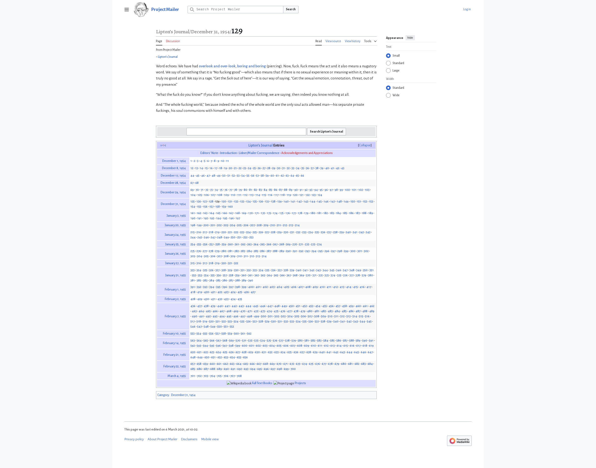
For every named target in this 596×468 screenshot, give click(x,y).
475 (276, 311)
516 (367, 316)
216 (198, 232)
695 (259, 369)
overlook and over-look (217, 66)
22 (240, 168)
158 (217, 206)
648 (193, 357)
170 (250, 213)
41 (332, 168)
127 (205, 201)
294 (314, 251)
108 (219, 195)
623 (212, 352)
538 (323, 321)
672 (292, 364)
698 (279, 369)
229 (279, 232)
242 (361, 232)
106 (206, 195)
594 (205, 345)
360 (243, 275)
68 (197, 182)
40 (327, 168)
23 (244, 168)
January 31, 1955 (175, 275)
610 (313, 345)
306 (212, 256)
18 (220, 168)
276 (198, 251)
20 (230, 168)
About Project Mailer (162, 439)
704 (212, 376)
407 (300, 287)
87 (280, 189)
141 (293, 201)
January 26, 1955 (175, 253)
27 (264, 168)
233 (304, 232)
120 (295, 195)
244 (193, 237)
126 (198, 201)
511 (336, 316)
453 (311, 306)
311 (246, 256)
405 (286, 287)
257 (211, 244)
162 (199, 213)
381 (192, 280)
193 (212, 218)
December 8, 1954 (174, 168)
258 (217, 244)
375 (339, 275)
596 (218, 345)
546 (192, 326)
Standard (398, 63)
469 (235, 311)
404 (279, 287)
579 (293, 340)
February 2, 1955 (175, 299)
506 (303, 316)
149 (346, 201)
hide (410, 37)
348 (351, 270)
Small (396, 55)
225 (255, 232)
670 (279, 364)
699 (286, 369)
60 (272, 175)
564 (199, 340)
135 (255, 201)
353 (200, 275)
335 (267, 270)
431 (213, 299)
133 (242, 201)
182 (325, 213)
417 (368, 287)
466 (215, 311)
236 (323, 232)
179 (306, 213)
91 (301, 189)
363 (263, 275)
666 (252, 364)
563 (192, 340)
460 (358, 306)
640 (322, 352)
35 (302, 168)
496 (235, 316)
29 (273, 168)
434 (233, 299)
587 (345, 340)
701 (192, 376)
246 (206, 237)
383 (205, 280)
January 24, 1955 (175, 234)
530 (273, 321)
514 (354, 316)
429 (199, 299)
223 (242, 232)
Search (291, 9)
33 (292, 168)
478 (296, 311)
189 (370, 213)
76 (225, 189)
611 (320, 345)
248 (219, 237)
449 (284, 306)
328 (223, 270)
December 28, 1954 (173, 182)
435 (239, 299)
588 (351, 340)
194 (218, 218)
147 (332, 201)
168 (237, 213)
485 (344, 311)
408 (308, 287)
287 (269, 251)
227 (267, 232)
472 (256, 311)
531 (280, 321)
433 (226, 299)
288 (275, 251)
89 (290, 189)
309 (232, 256)
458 (344, 306)
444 (248, 306)
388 (237, 280)
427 (253, 292)
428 (192, 299)
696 (266, 369)
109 (226, 195)
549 (212, 326)
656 (245, 357)
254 (192, 244)
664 (238, 364)
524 (236, 321)
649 (200, 357)
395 (218, 287)
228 (273, 232)
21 (235, 168)
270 (294, 244)
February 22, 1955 (174, 366)
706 (226, 376)
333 (255, 270)
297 (333, 251)
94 (316, 189)
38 (316, 168)
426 (246, 292)
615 (345, 345)
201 (212, 225)
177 (294, 213)
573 (256, 340)
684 (370, 364)
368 (295, 275)
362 (256, 275)
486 (351, 311)
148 (339, 201)
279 (217, 251)
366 (282, 275)
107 (213, 195)
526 (248, 321)
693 (246, 369)
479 (302, 311)
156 (205, 206)
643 (342, 352)
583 (319, 340)
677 (324, 364)
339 (292, 270)
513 (348, 316)
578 (287, 340)
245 (199, 237)
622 (205, 352)
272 (307, 244)
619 (371, 345)
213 (291, 225)
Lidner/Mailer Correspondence (259, 153)
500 (263, 316)
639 (315, 352)
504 (290, 316)
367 (289, 275)
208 (259, 225)
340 (298, 270)
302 (366, 251)
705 (219, 376)
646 (363, 352)
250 (233, 237)
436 (192, 306)
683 (363, 364)
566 (212, 340)
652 (219, 357)
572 (250, 340)
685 (192, 369)
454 (317, 306)
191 (199, 218)
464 (201, 311)
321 (230, 263)
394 (211, 287)
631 (264, 352)
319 (217, 263)
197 (238, 218)
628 (244, 352)
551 (226, 326)
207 (252, 225)
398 (237, 287)
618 (364, 345)
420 (206, 292)
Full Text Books (262, 383)
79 (240, 189)
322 (236, 263)
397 (231, 287)
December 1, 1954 (174, 161)
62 (282, 175)
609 (306, 345)
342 (312, 270)
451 (298, 306)
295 (320, 251)
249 (226, 237)
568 (225, 340)
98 (336, 189)
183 (332, 213)
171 (257, 213)
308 (226, 256)
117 (276, 195)
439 (212, 306)
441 (227, 306)
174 (275, 213)
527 (255, 321)
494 (222, 316)
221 (230, 232)
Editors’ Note (209, 153)
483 (330, 311)
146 (326, 201)
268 (281, 244)
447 (269, 306)
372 (320, 275)
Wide (396, 95)
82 (255, 189)
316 (198, 263)
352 (194, 275)
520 (211, 321)
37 (312, 168)
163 (205, 213)
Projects (300, 383)
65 (297, 175)
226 (261, 232)
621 (199, 352)
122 (307, 195)
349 (358, 270)
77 (230, 189)
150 (352, 201)
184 (338, 213)
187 (358, 213)
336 (273, 270)
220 (223, 232)
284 (249, 251)
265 (262, 244)
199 (199, 225)
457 (337, 306)
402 (265, 287)
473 (262, 311)
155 (199, 206)
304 (199, 256)
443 (241, 306)
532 (286, 321)
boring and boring (251, 66)
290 (288, 251)
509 (323, 316)
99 (341, 189)
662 (225, 364)
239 (341, 232)
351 (371, 270)
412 (335, 287)
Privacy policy (134, 439)
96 (326, 189)
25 (254, 168)
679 (337, 364)
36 (307, 168)
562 (249, 333)
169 (244, 213)
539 (329, 321)
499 (256, 316)
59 (267, 175)
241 (355, 232)
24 (249, 168)
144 (312, 201)
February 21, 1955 (174, 354)
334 (261, 270)
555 (205, 333)
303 (192, 256)
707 (232, 376)
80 (245, 189)
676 (317, 364)
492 (208, 316)
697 (273, 369)
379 (364, 275)
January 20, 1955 (175, 225)
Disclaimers (189, 439)
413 (342, 287)
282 (236, 251)
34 (297, 168)
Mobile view (210, 439)
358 (231, 275)
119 (289, 195)
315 (192, 263)
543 (355, 321)
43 (342, 168)
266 (269, 244)
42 (337, 168)
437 (199, 306)
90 (296, 189)
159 (224, 206)
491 (201, 316)
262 (243, 244)
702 (199, 376)
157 (211, 206)
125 (192, 201)
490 (194, 316)
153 (371, 201)
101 (354, 189)
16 (211, 168)
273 (313, 244)
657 (192, 364)
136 (261, 201)
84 (265, 189)
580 (300, 340)
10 (222, 161)
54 (243, 175)
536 (310, 321)
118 (282, 195)
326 (211, 270)
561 (243, 333)
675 (311, 364)
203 (226, 225)
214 (297, 225)
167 (231, 213)
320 (223, 263)
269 (288, 244)
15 (206, 168)
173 (269, 213)
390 (250, 280)
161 (192, 213)
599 (237, 345)
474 (269, 311)
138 (273, 201)
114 (257, 195)
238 (335, 232)
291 (295, 251)
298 (339, 251)
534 (298, 321)
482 (323, 311)
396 (224, 287)
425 (239, 292)
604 (272, 345)
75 (221, 189)
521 (218, 321)
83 (260, 189)
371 (314, 275)
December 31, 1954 (173, 204)
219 (217, 232)
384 (211, 280)
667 (259, 364)
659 (205, 364)
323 (192, 270)
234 (310, 232)
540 (336, 321)
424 (233, 292)
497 (242, 316)
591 (371, 340)
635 (289, 352)
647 (370, 352)
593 (199, 345)
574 (262, 340)
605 (279, 345)
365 (276, 275)
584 (325, 340)
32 (288, 168)
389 (244, 280)
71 (202, 189)
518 (198, 321)
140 (286, 201)
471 (249, 311)
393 (205, 287)
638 (308, 352)
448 (277, 306)
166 (224, 213)
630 (257, 352)
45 (197, 175)
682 (357, 364)
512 (342, 316)
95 (321, 189)
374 (333, 275)
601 (251, 345)
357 (225, 275)
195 (225, 218)
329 (230, 270)
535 (304, 321)
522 (224, 321)
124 (320, 195)
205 (239, 225)
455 (324, 306)
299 (346, 251)
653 (226, 357)
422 (219, 292)
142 (299, 201)
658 (199, 364)
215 (192, 232)
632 (270, 352)
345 (332, 270)
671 (285, 364)
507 (310, 316)
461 (365, 306)
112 (245, 195)
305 (206, 256)
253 (251, 237)
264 (256, 244)
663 (232, 364)
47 (208, 175)
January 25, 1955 (175, 244)
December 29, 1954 (173, 192)
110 (233, 195)
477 (289, 311)
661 (219, 364)
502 (276, 316)
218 (211, 232)
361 (250, 275)
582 (313, 340)
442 (234, 306)
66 (302, 175)
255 (199, 244)
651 (213, 357)
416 (362, 287)
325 (205, 270)
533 (292, 321)
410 (322, 287)
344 (325, 270)
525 (242, 321)
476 (282, 311)
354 (206, 275)
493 (215, 316)
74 (216, 189)
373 (327, 275)
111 (239, 195)
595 (212, 345)
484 (337, 311)
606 (285, 345)
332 (249, 270)
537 (317, 321)
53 (238, 175)
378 (358, 275)
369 (301, 275)
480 (309, 311)
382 (199, 280)
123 (314, 195)
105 (199, 195)
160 (230, 206)
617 (358, 345)
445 (255, 306)
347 (345, 270)
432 (219, 299)
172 (263, 213)
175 (281, 213)
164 (211, 213)
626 (231, 352)
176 (287, 213)
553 (192, 333)
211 (279, 225)
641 (329, 352)
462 (371, 306)
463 (194, 311)
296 (327, 251)
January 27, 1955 (175, 263)
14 (201, 168)
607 (292, 345)
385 (218, 280)
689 (219, 369)
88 (285, 189)
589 (358, 340)
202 (219, 225)
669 (272, 364)
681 (350, 364)
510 (330, 316)
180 (312, 213)
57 (257, 175)
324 (198, 270)
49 (218, 175)
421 (213, 292)
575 (269, 340)
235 (317, 232)
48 (213, 175)
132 (236, 201)
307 (219, 256)
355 (212, 275)
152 (365, 201)
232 (298, 232)
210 (272, 225)
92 (306, 189)
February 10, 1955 (174, 333)
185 (345, 213)
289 (281, 251)
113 (251, 195)
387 (231, 280)
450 (291, 306)
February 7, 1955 (175, 316)
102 (360, 189)
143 (306, 201)
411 (329, 287)
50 (224, 175)
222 (236, 232)
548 (206, 326)
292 (301, 251)
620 (192, 352)
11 (227, 161)
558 (223, 333)
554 (198, 333)
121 (301, 195)
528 (261, 321)
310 (239, 256)
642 (335, 352)
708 (239, 376)
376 (345, 275)
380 (370, 275)
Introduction (228, 153)
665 (245, 364)
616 (352, 345)
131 (230, 201)
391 (192, 287)
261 (237, 244)
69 (192, 189)
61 (277, 175)
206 (246, 225)
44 (192, 175)
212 (285, 225)
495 (229, 316)
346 (338, 270)
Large (396, 70)
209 (266, 225)
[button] (126, 9)
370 (308, 275)
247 (213, 237)
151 (359, 201)
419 (199, 292)
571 (244, 340)
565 (205, 340)
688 (212, 369)
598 (231, 345)
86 (275, 189)
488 (364, 311)
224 (248, 232)
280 (223, 251)
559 (230, 333)
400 (251, 287)
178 (300, 213)
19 (225, 168)
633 (276, 352)
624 (218, 352)
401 (258, 287)
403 (272, 287)
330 (236, 270)
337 (280, 270)
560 (236, 333)
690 (226, 369)
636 (296, 352)
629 (250, 352)
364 (269, 275)
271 (301, 244)
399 (244, 287)
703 (205, 376)
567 (218, 340)
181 (319, 213)
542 (349, 321)
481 (316, 311)
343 (318, 270)
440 (220, 306)
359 (237, 275)
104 (193, 195)
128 (211, 201)
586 (338, 340)
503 (283, 316)
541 (342, 321)
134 (248, 201)
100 (347, 189)
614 (339, 345)
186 (351, 213)
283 (243, 251)
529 (267, 321)
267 (275, 244)
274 (319, 244)
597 (225, 345)
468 (228, 311)
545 (369, 321)
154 (192, 206)
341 (305, 270)
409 (315, 287)
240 (348, 232)
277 (205, 251)
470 (242, 311)
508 (316, 316)
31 (283, 168)
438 (206, 306)
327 (217, 270)
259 (224, 244)
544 (362, 321)
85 (270, 189)
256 (205, 244)
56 (252, 175)
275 (192, 251)
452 (304, 306)
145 (319, 201)
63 (287, 175)
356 (219, 275)
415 (355, 287)
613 (332, 345)
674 (304, 364)
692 (239, 369)
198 (192, 225)
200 (206, 225)
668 (265, 364)
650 (206, 357)
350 (365, 270)
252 (245, 237)
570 (238, 340)
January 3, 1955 (176, 215)
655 (239, 357)
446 (262, 306)
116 (270, 195)
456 (331, 306)
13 (196, 168)
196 (231, 218)
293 (307, 251)
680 (343, 364)
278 (211, 251)
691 (233, 369)
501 (270, 316)
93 (310, 189)
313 (258, 256)
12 (191, 168)
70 (197, 189)
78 (235, 189)
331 (242, 270)
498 (249, 316)
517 (192, 321)
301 (359, 251)
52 (233, 175)
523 (230, 321)
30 (278, 168)
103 (367, 189)
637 (302, 352)
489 (371, 311)
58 (262, 175)
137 (267, 201)
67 (191, 182)
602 (258, 345)
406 (293, 287)
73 (211, 189)
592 (192, 345)
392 (199, 287)
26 (259, 168)
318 (211, 263)
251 (239, 237)
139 (279, 201)
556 (211, 333)
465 (208, 311)
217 (205, 232)
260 (230, 244)
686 (199, 369)
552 (232, 326)
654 (232, 357)
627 (238, 352)
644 (349, 352)
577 (281, 340)
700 (293, 369)
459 (351, 306)
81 (250, 189)
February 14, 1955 (174, 343)
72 (206, 189)
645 (356, 352)
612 (326, 345)
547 (199, 326)
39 (321, 168)
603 (265, 345)
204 (232, 225)
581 (307, 340)
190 (192, 218)
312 (252, 256)
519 (205, 321)
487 (358, 311)
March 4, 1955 (177, 376)
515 (361, 316)
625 (225, 352)
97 (331, 189)
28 (268, 168)
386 (224, 280)
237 (329, 232)
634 (283, 352)
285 (256, 251)
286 (262, 251)
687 (206, 369)
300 (353, 251)
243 (368, 232)
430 (206, 299)
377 (351, 275)
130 (223, 201)
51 (228, 175)
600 (244, 345)
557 (217, 333)
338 (286, 270)
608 (299, 345)
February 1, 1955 (175, 289)
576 (275, 340)
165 (218, 213)
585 (332, 340)
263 (249, 244)
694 (252, 369)
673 (298, 364)
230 (286, 232)
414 (348, 287)
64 (292, 175)
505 (297, 316)
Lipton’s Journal (168, 56)
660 (212, 364)
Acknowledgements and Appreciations (307, 153)
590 (364, 340)
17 (215, 168)
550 (219, 326)
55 (248, 175)
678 (330, 364)
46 (203, 175)
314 (264, 256)
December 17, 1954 (173, 175)
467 (222, 311)
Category (163, 395)
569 (231, 340)
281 (230, 251)
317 (205, 263)
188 (364, 213)
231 (292, 232)
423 (226, 292)
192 (205, 218)
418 (192, 292)
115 (264, 195)
